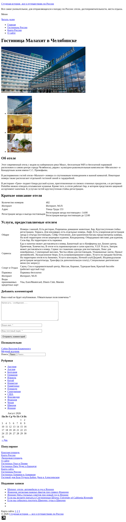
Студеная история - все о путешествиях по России (27, 3)
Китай (10, 380)
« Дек (5, 440)
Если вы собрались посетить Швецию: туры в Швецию (36, 500)
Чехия (10, 402)
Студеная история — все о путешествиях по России (36, 514)
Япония (11, 408)
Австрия (11, 366)
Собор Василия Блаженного (16, 348)
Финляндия (13, 397)
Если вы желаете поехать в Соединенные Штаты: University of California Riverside (50, 497)
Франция (12, 399)
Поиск (4, 354)
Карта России (14, 30)
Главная (11, 24)
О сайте (11, 33)
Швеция (11, 405)
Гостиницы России (17, 27)
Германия (12, 375)
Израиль (11, 377)
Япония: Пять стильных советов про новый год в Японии (37, 495)
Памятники (13, 386)
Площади (12, 388)
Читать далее (8, 19)
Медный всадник (10, 351)
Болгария (12, 372)
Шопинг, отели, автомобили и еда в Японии (30, 489)
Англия (11, 369)
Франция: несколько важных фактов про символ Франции (38, 492)
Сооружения (14, 391)
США (10, 394)
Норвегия (12, 383)
